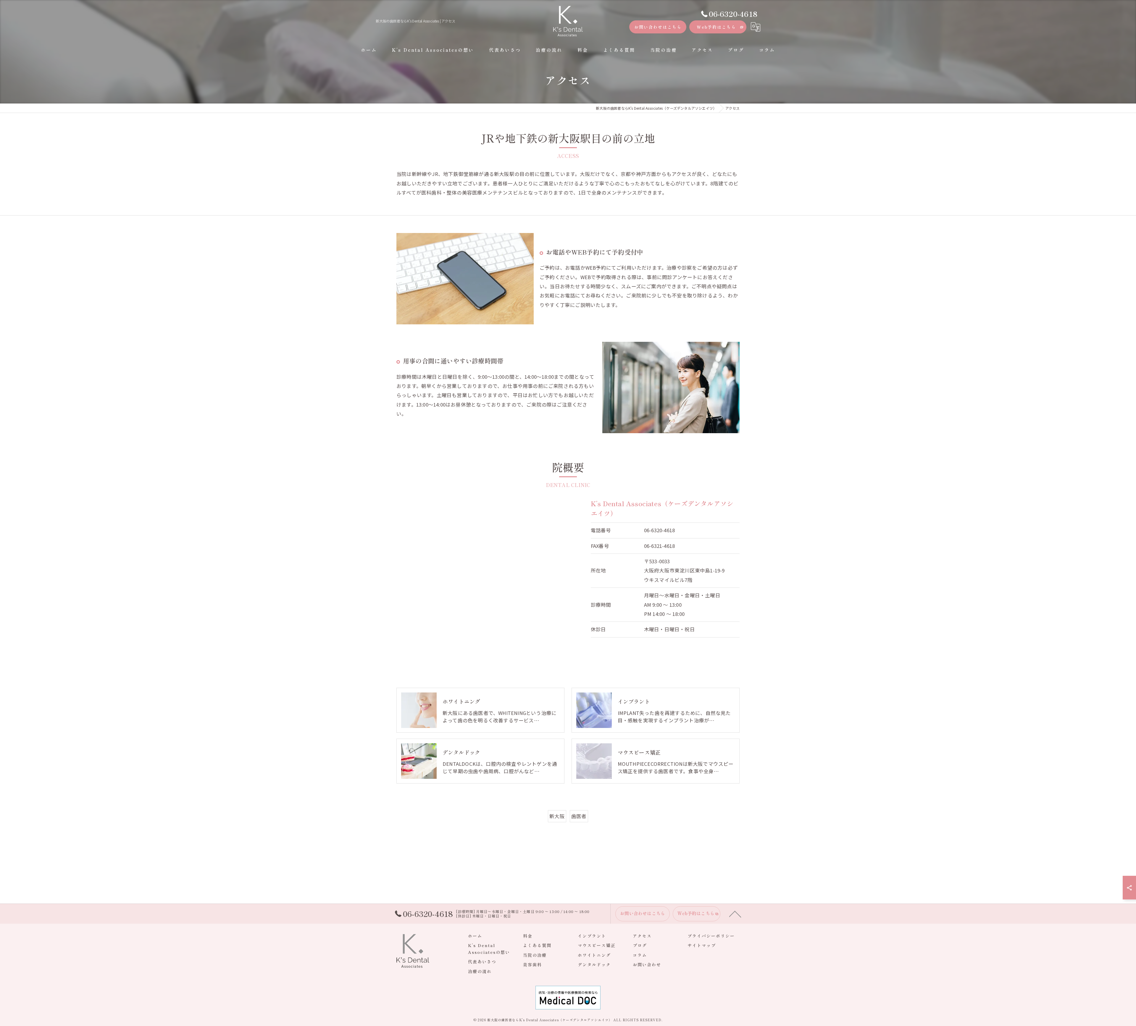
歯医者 (579, 816)
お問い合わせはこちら (658, 27)
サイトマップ (702, 945)
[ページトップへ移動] (735, 914)
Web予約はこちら (716, 27)
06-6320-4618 (659, 530)
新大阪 (557, 816)
